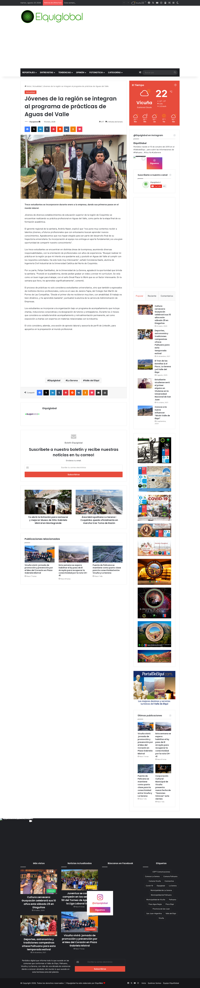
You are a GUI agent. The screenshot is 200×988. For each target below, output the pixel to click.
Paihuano (172, 900)
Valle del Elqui (91, 380)
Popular (139, 296)
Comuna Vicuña (155, 881)
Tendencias (64, 72)
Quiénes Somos (154, 983)
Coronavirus (169, 881)
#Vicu (146, 152)
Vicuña (161, 918)
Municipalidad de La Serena (161, 890)
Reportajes (28, 72)
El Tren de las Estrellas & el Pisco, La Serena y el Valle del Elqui (163, 366)
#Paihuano (137, 152)
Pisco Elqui (170, 904)
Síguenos (154, 163)
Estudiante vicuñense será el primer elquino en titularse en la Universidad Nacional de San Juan (163, 389)
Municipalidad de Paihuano (161, 895)
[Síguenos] (100, 898)
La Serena (72, 380)
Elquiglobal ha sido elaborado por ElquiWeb (84, 983)
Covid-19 (149, 886)
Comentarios (167, 296)
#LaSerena (156, 152)
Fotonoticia (96, 72)
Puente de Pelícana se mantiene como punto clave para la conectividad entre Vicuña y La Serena (107, 569)
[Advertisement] (100, 48)
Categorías (114, 72)
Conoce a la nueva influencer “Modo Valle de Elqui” (162, 413)
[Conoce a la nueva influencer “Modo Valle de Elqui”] (145, 411)
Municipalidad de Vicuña (155, 900)
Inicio (28, 86)
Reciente (152, 296)
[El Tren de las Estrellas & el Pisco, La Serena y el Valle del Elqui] (145, 364)
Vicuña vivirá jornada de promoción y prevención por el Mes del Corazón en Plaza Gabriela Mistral (39, 569)
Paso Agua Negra (155, 904)
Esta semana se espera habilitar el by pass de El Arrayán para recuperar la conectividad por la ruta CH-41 (73, 570)
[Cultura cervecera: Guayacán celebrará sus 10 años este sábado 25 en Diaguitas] (145, 310)
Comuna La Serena (152, 876)
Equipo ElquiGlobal (171, 983)
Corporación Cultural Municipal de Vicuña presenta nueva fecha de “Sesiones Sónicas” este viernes (163, 787)
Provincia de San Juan (161, 909)
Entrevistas (46, 72)
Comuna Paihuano (170, 876)
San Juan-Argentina (154, 913)
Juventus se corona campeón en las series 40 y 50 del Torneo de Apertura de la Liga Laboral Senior (79, 898)
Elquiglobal (34, 122)
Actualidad (37, 86)
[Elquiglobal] (52, 16)
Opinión (80, 72)
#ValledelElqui (139, 149)
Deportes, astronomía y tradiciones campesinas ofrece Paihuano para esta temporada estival (39, 944)
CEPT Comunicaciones (161, 872)
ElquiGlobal (140, 143)
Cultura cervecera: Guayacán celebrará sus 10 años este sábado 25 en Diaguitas (163, 315)
